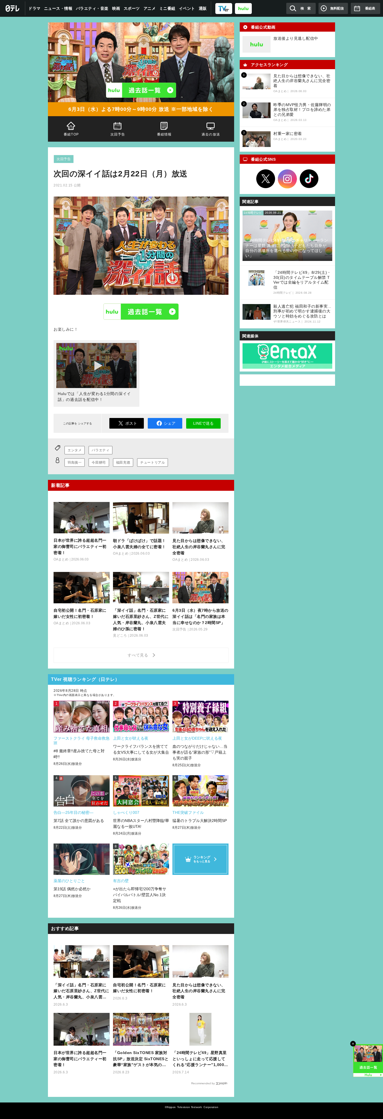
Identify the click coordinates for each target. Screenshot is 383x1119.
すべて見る (139, 655)
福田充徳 (123, 462)
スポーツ (132, 8)
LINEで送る (203, 423)
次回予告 (117, 134)
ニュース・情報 (58, 8)
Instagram (287, 178)
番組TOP (71, 134)
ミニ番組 (167, 8)
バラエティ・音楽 (92, 8)
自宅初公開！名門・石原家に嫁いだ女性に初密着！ (139, 988)
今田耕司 (99, 462)
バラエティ (100, 450)
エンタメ (75, 450)
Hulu (141, 311)
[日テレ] (12, 8)
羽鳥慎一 (75, 462)
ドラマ (34, 8)
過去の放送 (211, 134)
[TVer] (223, 8)
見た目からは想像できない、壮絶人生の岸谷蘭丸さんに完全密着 (198, 991)
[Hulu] (141, 90)
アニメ (150, 8)
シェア (170, 423)
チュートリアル (152, 462)
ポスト (131, 423)
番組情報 (164, 134)
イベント (187, 8)
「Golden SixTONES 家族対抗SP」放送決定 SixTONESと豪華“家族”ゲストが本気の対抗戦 (141, 1059)
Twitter (265, 178)
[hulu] (243, 8)
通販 (203, 8)
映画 (116, 8)
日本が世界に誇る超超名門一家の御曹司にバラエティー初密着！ (80, 1058)
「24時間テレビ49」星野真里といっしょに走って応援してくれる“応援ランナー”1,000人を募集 (200, 1059)
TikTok (309, 178)
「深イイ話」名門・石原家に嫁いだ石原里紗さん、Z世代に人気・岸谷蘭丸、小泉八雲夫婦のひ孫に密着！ (81, 991)
